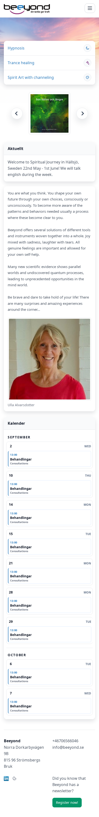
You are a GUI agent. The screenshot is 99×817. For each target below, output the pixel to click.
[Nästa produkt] (82, 113)
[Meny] (90, 8)
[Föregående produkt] (17, 113)
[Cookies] (14, 778)
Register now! (67, 802)
